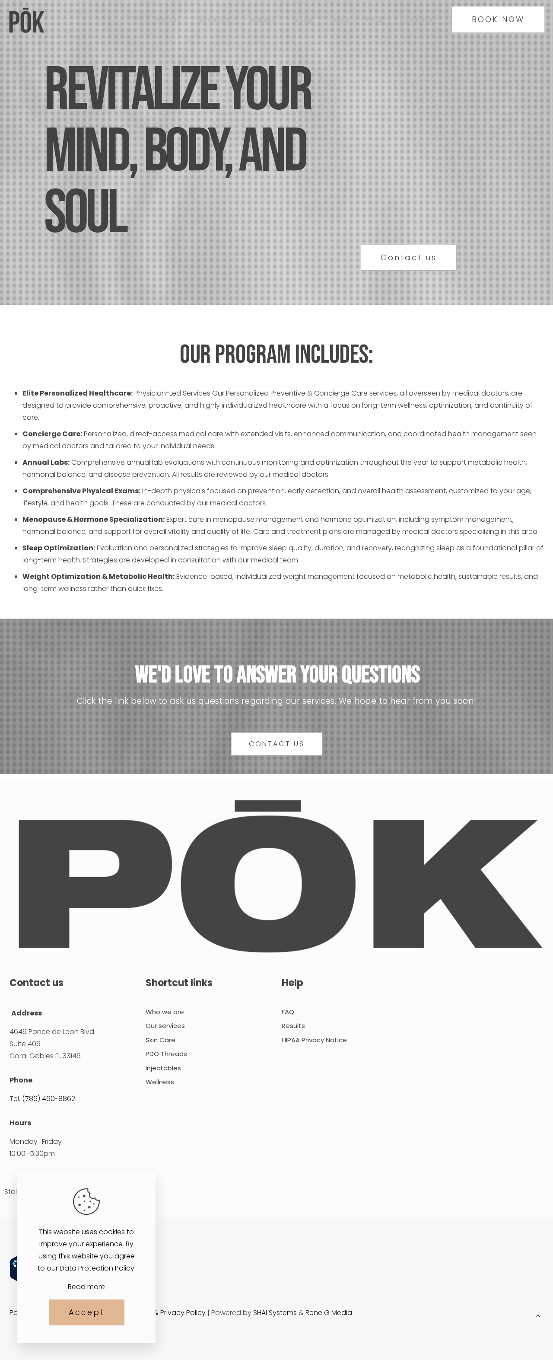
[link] (276, 877)
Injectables (163, 1068)
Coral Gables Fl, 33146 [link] (45, 1056)
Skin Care (160, 1039)
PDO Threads (166, 1053)
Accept (87, 1312)
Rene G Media (328, 1313)
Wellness (160, 1081)
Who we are (165, 1011)
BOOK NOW (498, 19)
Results (293, 1025)
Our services (165, 1025)
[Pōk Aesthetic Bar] (26, 19)
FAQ (288, 1011)
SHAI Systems (275, 1313)
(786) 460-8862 (48, 1099)
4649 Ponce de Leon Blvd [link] (52, 1032)
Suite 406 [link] (25, 1044)
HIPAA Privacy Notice (314, 1039)
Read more (86, 1287)
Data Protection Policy (97, 1268)
